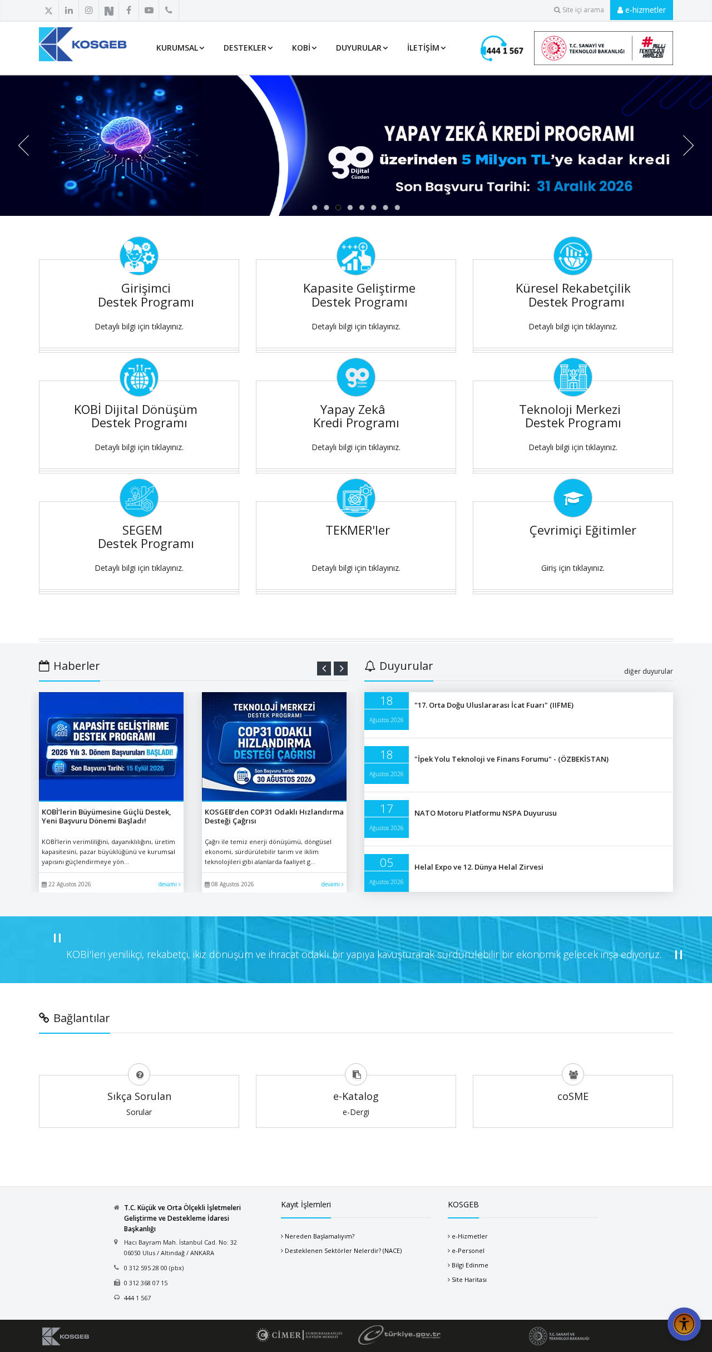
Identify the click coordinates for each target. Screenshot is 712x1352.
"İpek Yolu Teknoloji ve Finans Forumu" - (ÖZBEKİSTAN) (511, 759)
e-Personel (468, 1250)
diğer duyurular (648, 671)
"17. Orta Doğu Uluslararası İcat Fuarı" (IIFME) (493, 705)
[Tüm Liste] (193, 10)
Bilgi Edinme (470, 1265)
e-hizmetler (644, 9)
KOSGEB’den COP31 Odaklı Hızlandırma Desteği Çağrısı (274, 816)
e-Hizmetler (470, 1236)
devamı (169, 884)
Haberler (76, 665)
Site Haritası (469, 1279)
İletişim (423, 47)
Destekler (245, 47)
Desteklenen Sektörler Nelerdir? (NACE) (343, 1250)
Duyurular (359, 47)
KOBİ (301, 47)
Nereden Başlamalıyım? (319, 1236)
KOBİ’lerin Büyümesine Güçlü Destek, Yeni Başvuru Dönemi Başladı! (106, 816)
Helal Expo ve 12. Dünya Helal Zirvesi (478, 867)
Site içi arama (583, 9)
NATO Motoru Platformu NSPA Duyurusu (485, 813)
